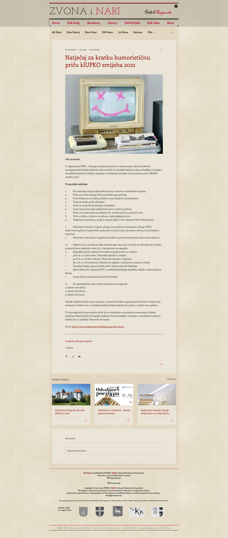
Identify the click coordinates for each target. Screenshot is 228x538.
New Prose (91, 32)
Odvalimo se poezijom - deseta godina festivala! (114, 412)
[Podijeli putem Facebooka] (66, 356)
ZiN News (107, 32)
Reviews (137, 32)
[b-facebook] (176, 6)
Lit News (123, 32)
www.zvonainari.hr (115, 490)
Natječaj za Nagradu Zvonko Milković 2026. (70, 412)
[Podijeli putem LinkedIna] (79, 356)
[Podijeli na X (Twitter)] (73, 356)
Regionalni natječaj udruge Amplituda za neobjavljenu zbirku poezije (155, 412)
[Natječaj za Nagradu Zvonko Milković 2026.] (71, 394)
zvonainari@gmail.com (148, 528)
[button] (172, 32)
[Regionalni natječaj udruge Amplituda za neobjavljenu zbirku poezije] (157, 394)
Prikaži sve (171, 379)
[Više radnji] (161, 49)
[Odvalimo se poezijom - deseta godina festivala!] (114, 394)
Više (150, 32)
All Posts (57, 32)
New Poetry (73, 32)
